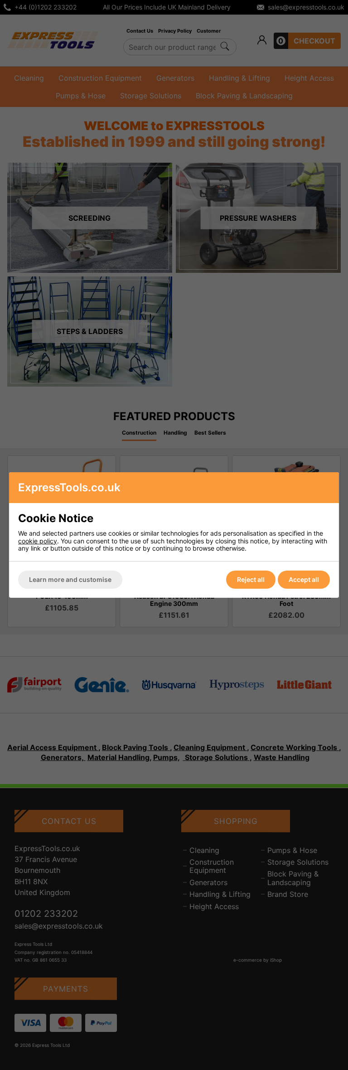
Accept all (304, 579)
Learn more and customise (70, 579)
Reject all (251, 579)
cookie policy (37, 541)
